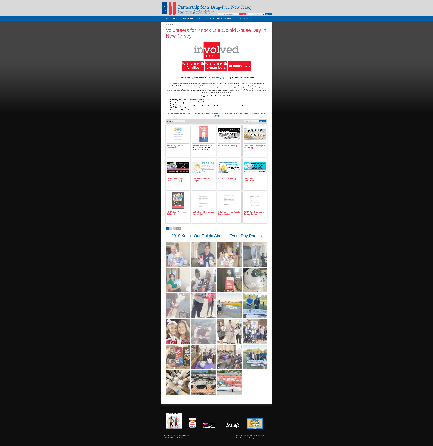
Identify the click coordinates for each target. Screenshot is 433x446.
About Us (175, 18)
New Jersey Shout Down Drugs (211, 426)
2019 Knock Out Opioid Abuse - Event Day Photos (216, 235)
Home (166, 18)
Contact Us (239, 435)
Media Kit (238, 438)
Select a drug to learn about (226, 14)
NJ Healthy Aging (174, 421)
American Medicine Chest (192, 423)
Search (268, 14)
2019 (173, 25)
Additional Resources (257, 435)
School (200, 18)
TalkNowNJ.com (187, 18)
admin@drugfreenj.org (215, 78)
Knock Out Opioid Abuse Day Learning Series (255, 423)
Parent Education (224, 18)
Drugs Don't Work (241, 18)
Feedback (246, 435)
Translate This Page (248, 438)
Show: (169, 121)
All (172, 121)
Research (210, 18)
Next (178, 228)
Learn (243, 14)
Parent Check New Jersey (233, 426)
